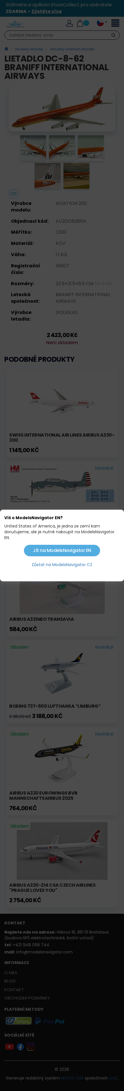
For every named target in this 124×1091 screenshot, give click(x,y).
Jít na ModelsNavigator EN (62, 550)
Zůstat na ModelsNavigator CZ (62, 565)
